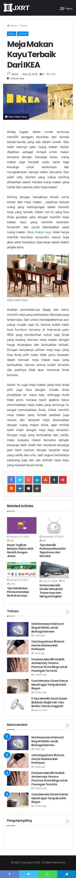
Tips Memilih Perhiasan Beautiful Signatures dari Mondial (52, 550)
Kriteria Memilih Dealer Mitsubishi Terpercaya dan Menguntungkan (51, 590)
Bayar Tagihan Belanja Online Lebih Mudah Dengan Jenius (20, 550)
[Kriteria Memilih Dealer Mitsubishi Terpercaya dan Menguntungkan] (54, 570)
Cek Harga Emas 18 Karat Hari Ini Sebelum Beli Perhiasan (47, 645)
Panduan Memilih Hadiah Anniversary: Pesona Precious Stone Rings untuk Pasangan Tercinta (49, 665)
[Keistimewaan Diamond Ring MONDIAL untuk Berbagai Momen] (17, 629)
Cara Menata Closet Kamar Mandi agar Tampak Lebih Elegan (49, 684)
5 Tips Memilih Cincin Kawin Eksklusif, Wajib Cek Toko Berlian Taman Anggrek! (49, 702)
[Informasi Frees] (16, 8)
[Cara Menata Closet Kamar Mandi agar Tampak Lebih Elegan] (17, 686)
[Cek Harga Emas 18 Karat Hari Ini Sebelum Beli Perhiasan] (17, 647)
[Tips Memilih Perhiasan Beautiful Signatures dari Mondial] (54, 525)
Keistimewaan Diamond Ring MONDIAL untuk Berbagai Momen (47, 627)
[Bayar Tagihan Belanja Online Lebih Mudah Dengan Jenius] (21, 525)
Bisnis (23, 25)
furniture (23, 33)
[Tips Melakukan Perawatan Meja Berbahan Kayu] (21, 569)
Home (13, 25)
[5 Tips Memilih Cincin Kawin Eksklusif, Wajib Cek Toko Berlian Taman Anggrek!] (17, 704)
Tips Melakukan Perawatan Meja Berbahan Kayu (18, 592)
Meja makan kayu (39, 232)
